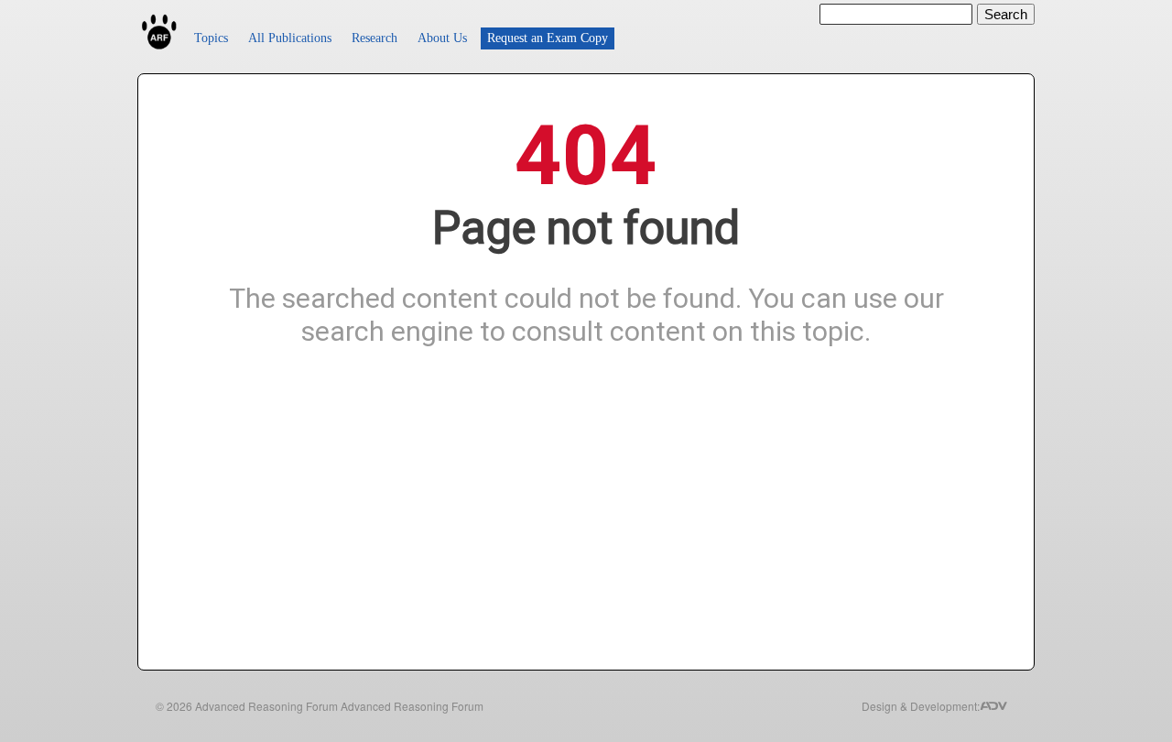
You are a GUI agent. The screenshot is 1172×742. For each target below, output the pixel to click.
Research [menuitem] (374, 38)
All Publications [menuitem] (289, 38)
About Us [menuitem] (442, 38)
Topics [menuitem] (211, 38)
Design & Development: (921, 706)
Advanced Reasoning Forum (266, 706)
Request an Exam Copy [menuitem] (547, 38)
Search (1005, 14)
